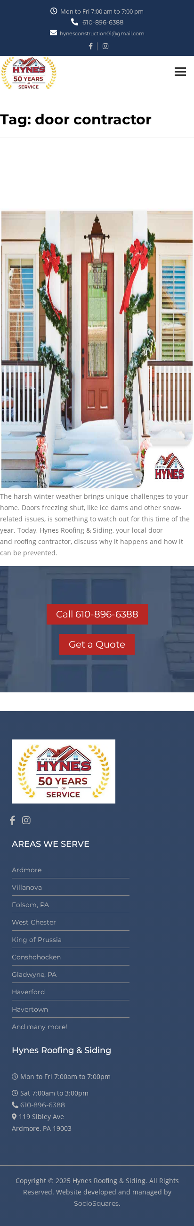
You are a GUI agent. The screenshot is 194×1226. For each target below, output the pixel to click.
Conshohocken (36, 957)
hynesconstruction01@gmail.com (102, 33)
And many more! (39, 1027)
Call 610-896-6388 (97, 614)
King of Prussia (37, 939)
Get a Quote (97, 644)
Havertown (30, 1009)
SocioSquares (96, 1203)
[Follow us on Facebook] (12, 820)
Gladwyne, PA (34, 974)
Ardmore (26, 870)
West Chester (34, 922)
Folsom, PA (30, 905)
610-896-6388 (102, 22)
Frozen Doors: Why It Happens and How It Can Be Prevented (88, 180)
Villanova (27, 887)
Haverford (28, 992)
